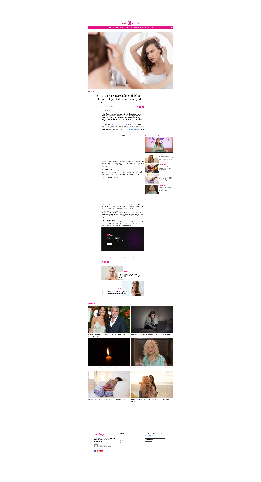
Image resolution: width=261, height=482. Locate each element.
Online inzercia (123, 438)
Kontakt (121, 440)
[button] (171, 27)
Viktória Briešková (106, 110)
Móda (109, 27)
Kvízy (128, 27)
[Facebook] (137, 107)
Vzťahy (122, 27)
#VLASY (119, 257)
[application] (159, 145)
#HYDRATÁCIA (131, 257)
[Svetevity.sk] (130, 23)
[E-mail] (140, 107)
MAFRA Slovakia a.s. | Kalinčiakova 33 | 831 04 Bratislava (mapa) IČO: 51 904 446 (155, 439)
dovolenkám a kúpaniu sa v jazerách (120, 124)
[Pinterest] (101, 451)
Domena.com (138, 457)
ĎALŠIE (150, 27)
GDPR (121, 442)
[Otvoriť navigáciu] (90, 27)
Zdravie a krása (136, 27)
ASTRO (144, 27)
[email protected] (149, 435)
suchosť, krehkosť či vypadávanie (132, 129)
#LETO (125, 257)
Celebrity (115, 27)
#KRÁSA (113, 257)
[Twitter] (143, 107)
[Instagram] (98, 451)
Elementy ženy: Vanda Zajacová (154, 136)
